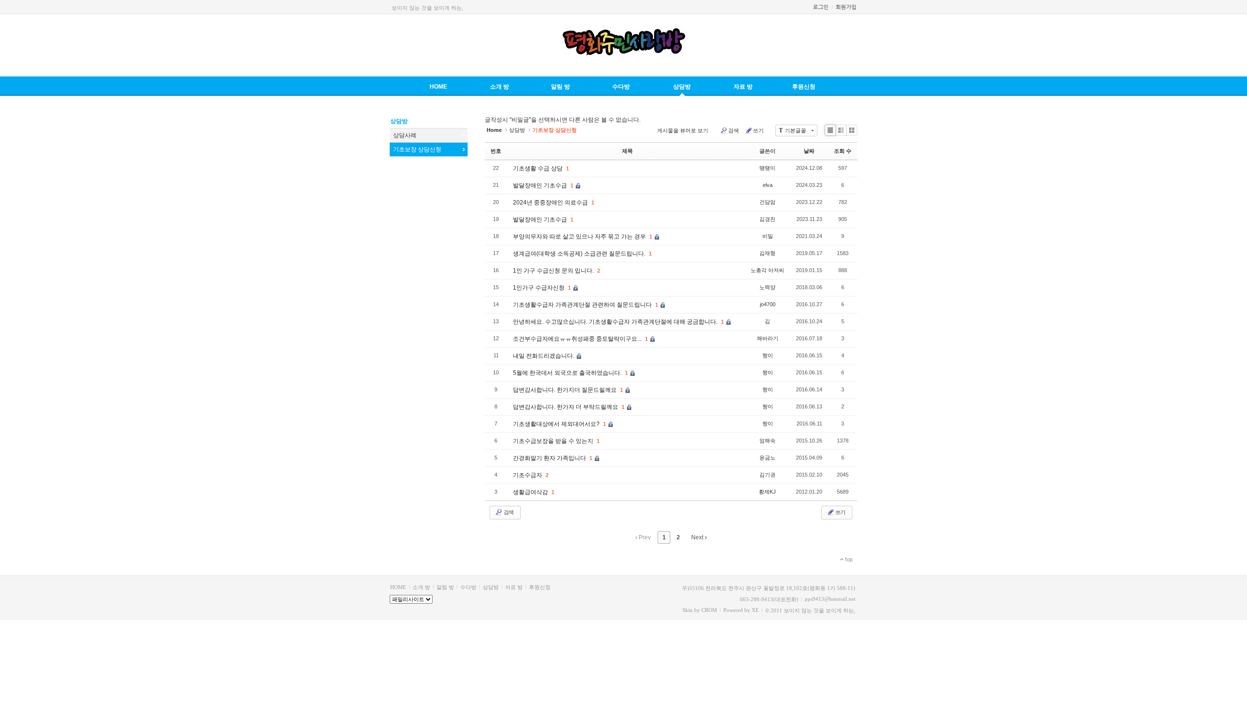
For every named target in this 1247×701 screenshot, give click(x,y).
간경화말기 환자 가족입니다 (550, 458)
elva (768, 185)
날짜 (809, 151)
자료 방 (743, 86)
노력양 (767, 287)
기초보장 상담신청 (417, 149)
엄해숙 (767, 440)
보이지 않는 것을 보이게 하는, (427, 8)
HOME (438, 86)
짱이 (767, 355)
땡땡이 (767, 168)
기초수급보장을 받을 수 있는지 (554, 441)
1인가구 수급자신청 (539, 287)
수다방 (621, 86)
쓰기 (758, 130)
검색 (733, 130)
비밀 (767, 236)
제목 (627, 151)
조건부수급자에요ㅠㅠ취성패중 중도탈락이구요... (578, 338)
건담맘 (767, 202)
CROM (709, 610)
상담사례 (404, 135)
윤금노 (767, 458)
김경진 (767, 219)
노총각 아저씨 (767, 270)
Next (698, 537)
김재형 (767, 253)
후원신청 (803, 86)
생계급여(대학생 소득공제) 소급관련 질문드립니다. (580, 253)
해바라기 (767, 338)
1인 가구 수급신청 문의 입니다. (554, 270)
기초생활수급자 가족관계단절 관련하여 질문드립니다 (583, 304)
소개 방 (499, 86)
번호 (496, 151)
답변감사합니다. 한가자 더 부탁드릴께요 (566, 407)
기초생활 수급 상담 (538, 168)
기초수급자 (528, 475)
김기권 (767, 475)
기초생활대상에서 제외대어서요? (557, 424)
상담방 (682, 86)
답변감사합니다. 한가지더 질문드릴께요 (565, 390)
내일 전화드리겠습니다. (544, 355)
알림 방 (560, 86)
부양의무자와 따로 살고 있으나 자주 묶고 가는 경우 (580, 236)
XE (755, 610)
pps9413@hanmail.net (830, 599)
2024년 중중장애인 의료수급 (551, 202)
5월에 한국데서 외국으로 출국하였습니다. (568, 372)
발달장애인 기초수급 (540, 185)
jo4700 (767, 304)
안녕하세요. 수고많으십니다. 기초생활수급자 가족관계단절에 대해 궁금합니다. (616, 321)
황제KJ (767, 492)
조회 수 (842, 151)
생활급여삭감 (531, 492)
